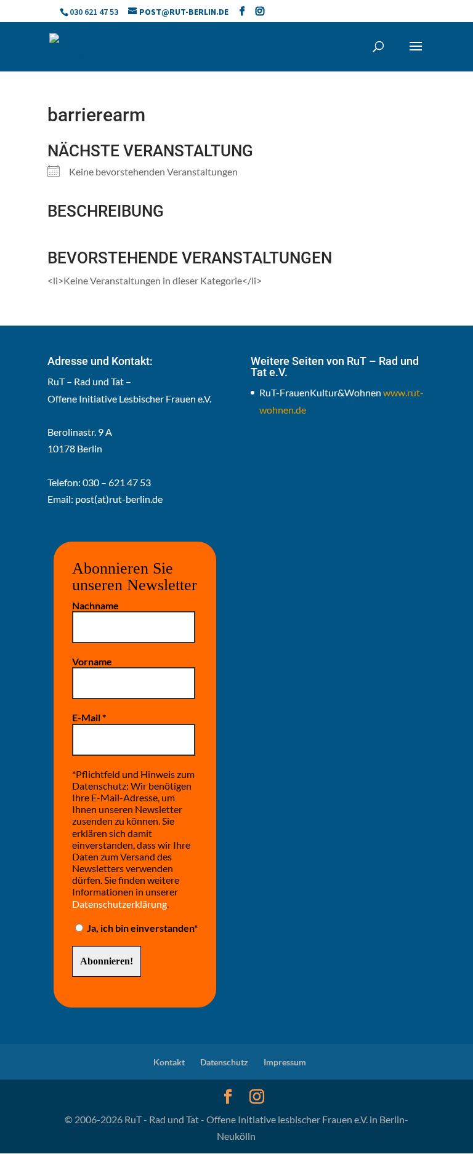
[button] (416, 54)
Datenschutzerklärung (119, 904)
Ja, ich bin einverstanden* (141, 928)
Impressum (285, 1062)
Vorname (92, 661)
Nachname (95, 605)
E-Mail (89, 717)
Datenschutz (224, 1062)
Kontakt (169, 1062)
